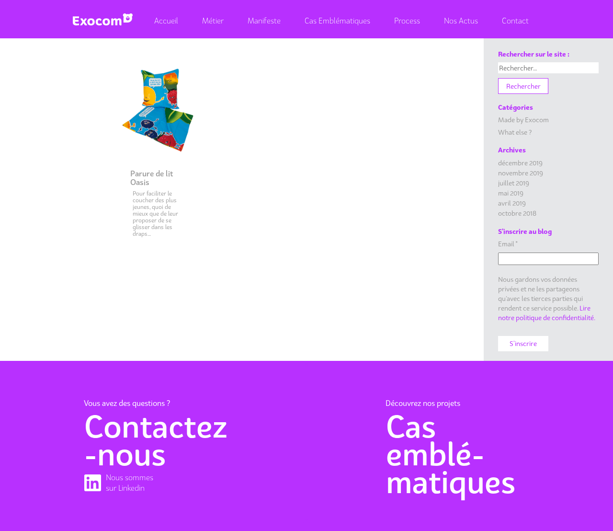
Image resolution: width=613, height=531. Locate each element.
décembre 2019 (520, 163)
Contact (515, 20)
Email (508, 244)
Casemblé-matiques (450, 454)
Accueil (166, 20)
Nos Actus (461, 20)
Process (407, 20)
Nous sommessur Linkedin (129, 483)
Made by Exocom (523, 119)
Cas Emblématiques (337, 20)
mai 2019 (510, 193)
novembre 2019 (520, 173)
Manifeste (264, 20)
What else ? (515, 132)
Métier (213, 20)
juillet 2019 (513, 183)
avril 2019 (512, 203)
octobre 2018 (517, 213)
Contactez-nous (155, 440)
